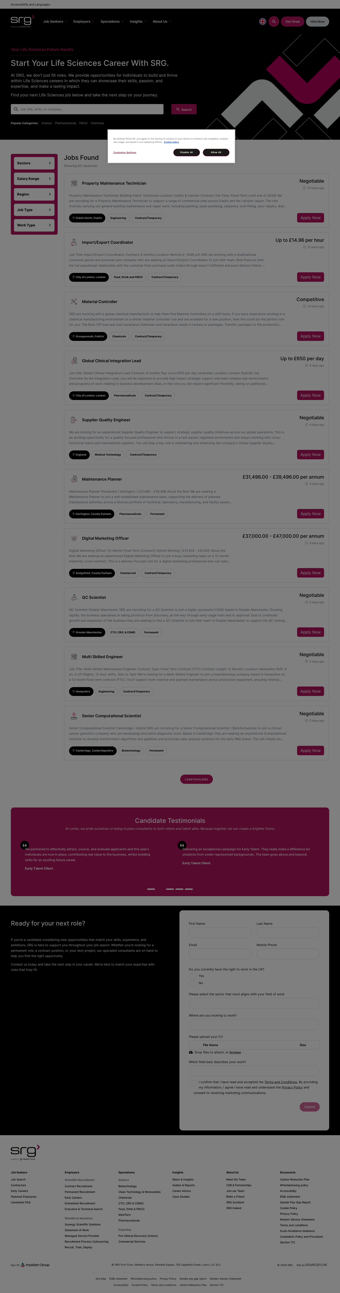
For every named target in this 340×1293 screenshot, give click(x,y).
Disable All (186, 152)
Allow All (216, 152)
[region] (171, 146)
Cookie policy (171, 142)
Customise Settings (124, 152)
